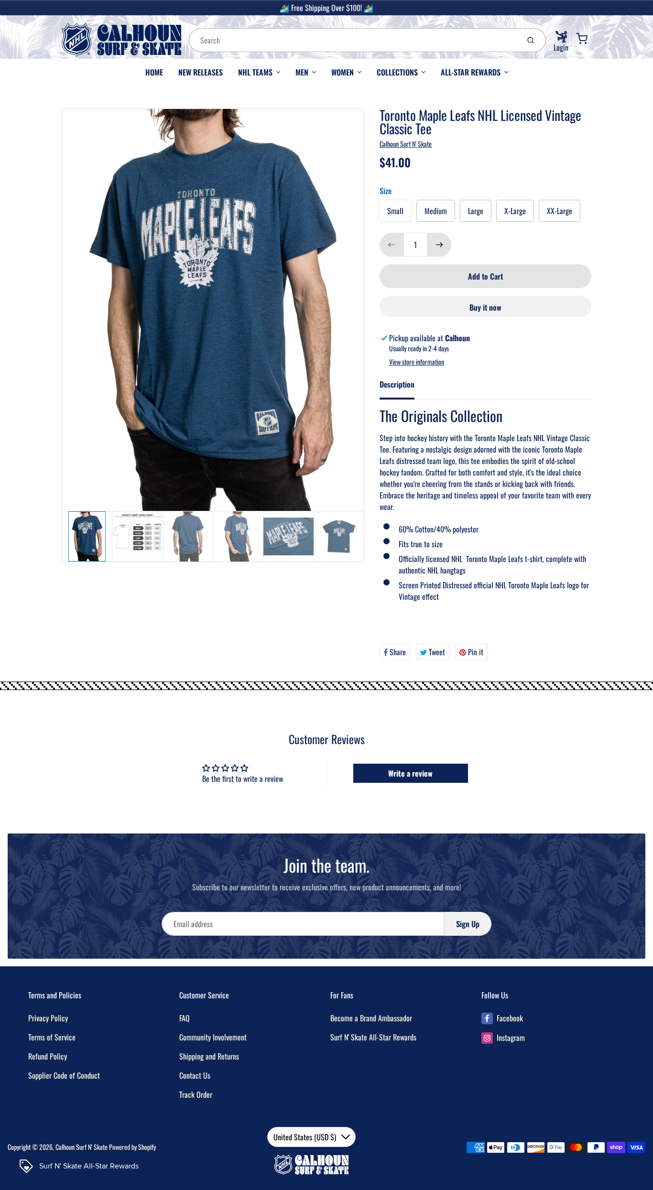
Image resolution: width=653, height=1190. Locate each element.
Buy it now (485, 307)
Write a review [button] (410, 773)
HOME (154, 72)
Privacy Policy (48, 1018)
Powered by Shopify (132, 1147)
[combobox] (353, 40)
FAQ (184, 1018)
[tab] (403, 387)
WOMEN (342, 72)
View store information (416, 362)
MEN (301, 72)
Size (386, 190)
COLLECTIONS (397, 72)
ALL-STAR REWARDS (471, 72)
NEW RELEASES (200, 72)
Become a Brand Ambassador (371, 1018)
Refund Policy (47, 1056)
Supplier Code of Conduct (64, 1075)
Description (397, 384)
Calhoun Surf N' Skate (406, 144)
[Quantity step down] (391, 245)
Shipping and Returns (209, 1056)
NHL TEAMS (255, 72)
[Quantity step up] (439, 245)
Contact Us (194, 1075)
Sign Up (467, 924)
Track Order (195, 1094)
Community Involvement (213, 1037)
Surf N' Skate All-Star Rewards (373, 1037)
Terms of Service (52, 1037)
